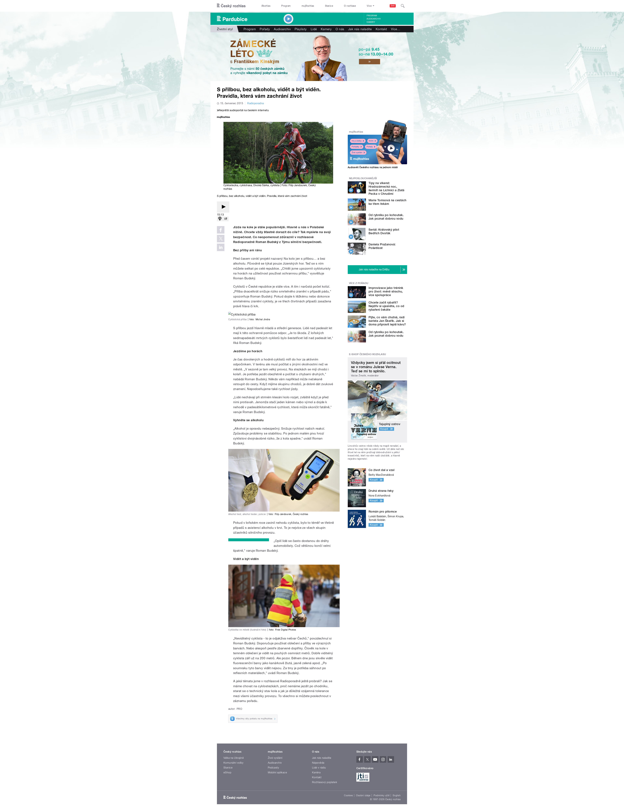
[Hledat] (402, 6)
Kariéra (316, 772)
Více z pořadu (358, 283)
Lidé (314, 29)
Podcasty (273, 767)
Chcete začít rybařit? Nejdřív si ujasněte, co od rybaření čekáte (386, 306)
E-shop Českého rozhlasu (367, 354)
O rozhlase (350, 6)
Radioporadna (255, 103)
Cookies (348, 795)
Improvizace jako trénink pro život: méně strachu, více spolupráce (386, 291)
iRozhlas (266, 6)
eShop (227, 772)
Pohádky (355, 147)
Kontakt (381, 29)
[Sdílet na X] (220, 238)
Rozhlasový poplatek (324, 782)
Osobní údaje (363, 795)
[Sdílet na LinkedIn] (220, 247)
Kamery (371, 22)
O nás (340, 29)
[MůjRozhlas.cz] (223, 117)
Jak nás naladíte (360, 29)
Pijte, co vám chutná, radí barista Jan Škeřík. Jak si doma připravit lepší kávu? (387, 321)
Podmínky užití (382, 795)
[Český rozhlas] (231, 6)
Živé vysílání (357, 152)
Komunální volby (233, 762)
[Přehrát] (223, 207)
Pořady (265, 29)
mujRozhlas (308, 6)
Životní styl (225, 29)
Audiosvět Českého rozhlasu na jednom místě (373, 167)
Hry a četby (357, 141)
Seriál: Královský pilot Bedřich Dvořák (384, 231)
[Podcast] (220, 219)
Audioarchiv (374, 19)
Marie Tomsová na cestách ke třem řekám (387, 201)
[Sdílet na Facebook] (220, 230)
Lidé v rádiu (319, 767)
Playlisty (301, 29)
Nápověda (318, 762)
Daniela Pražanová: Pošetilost (382, 246)
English (397, 795)
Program (286, 6)
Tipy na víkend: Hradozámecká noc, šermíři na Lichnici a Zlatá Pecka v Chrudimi (386, 188)
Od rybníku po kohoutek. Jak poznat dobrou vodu (386, 216)
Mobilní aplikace (277, 772)
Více (395, 29)
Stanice (329, 6)
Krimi (371, 141)
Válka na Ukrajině (233, 757)
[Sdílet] (226, 219)
